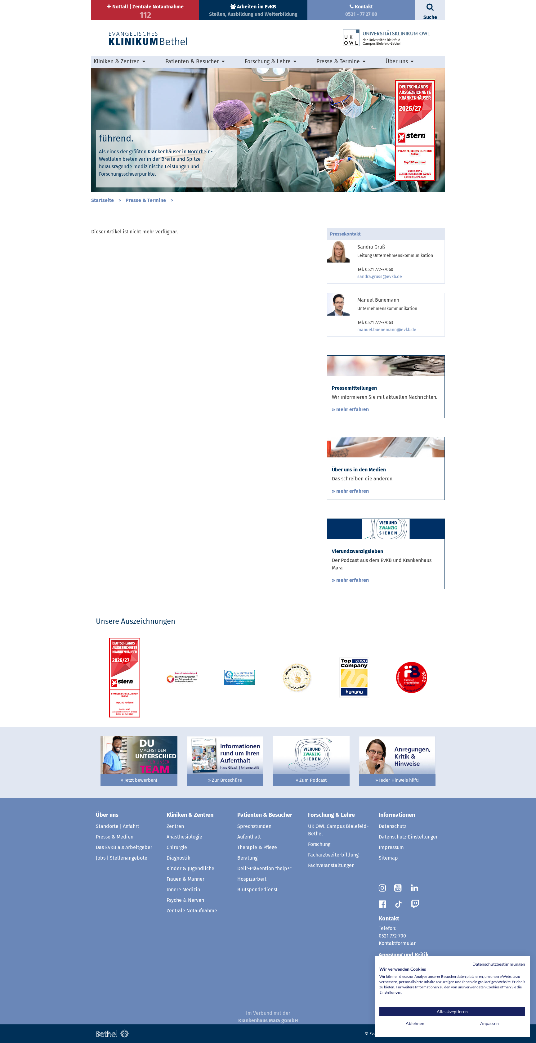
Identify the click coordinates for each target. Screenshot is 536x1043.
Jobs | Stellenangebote (121, 858)
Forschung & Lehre (331, 814)
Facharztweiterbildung (333, 855)
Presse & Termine (146, 200)
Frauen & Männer (185, 879)
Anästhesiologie (184, 837)
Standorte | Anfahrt (117, 826)
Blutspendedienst (257, 889)
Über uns (107, 814)
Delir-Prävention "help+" (264, 868)
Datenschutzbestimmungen (498, 964)
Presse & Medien (114, 837)
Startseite (102, 200)
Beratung (247, 858)
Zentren (175, 826)
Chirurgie (177, 847)
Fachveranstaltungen (331, 865)
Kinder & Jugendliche (190, 868)
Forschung (319, 844)
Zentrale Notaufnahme (192, 911)
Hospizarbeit (251, 879)
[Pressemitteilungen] (385, 365)
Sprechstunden (254, 826)
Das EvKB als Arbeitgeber (124, 847)
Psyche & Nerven (185, 900)
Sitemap (388, 858)
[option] (268, 130)
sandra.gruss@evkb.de (379, 276)
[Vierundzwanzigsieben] (385, 529)
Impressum (391, 847)
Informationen (397, 814)
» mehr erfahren (350, 409)
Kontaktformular (397, 943)
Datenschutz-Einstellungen (409, 837)
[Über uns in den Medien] (385, 447)
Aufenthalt (249, 837)
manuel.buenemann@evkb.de (386, 329)
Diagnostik (178, 858)
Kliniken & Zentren (190, 814)
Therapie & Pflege (257, 847)
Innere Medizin (183, 889)
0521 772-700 (392, 936)
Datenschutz (392, 826)
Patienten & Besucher (264, 814)
